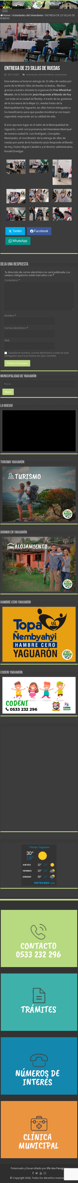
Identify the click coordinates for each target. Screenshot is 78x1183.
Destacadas (61, 74)
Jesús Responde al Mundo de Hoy (52, 94)
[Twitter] (36, 1173)
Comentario (12, 280)
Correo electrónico (16, 327)
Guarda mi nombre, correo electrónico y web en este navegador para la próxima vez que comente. (36, 354)
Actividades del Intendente (27, 15)
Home (6, 15)
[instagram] (44, 1173)
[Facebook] (33, 1173)
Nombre (10, 315)
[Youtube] (40, 1173)
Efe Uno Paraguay (57, 1168)
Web (7, 340)
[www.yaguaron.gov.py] (39, 5)
